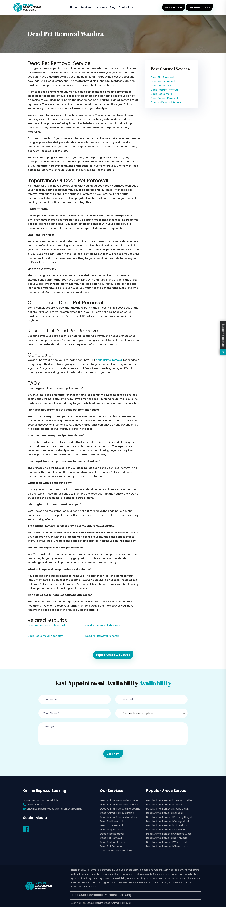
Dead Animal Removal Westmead (166, 842)
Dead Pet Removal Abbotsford (46, 625)
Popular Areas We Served (113, 655)
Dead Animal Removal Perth (117, 813)
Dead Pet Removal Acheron (102, 636)
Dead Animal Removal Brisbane (119, 800)
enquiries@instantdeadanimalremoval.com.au (54, 808)
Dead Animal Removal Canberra (119, 804)
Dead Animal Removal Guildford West (168, 834)
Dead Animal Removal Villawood (165, 829)
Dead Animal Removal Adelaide (119, 817)
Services (86, 7)
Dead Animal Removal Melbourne (120, 808)
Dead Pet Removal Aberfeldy (45, 636)
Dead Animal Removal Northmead (166, 838)
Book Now (113, 754)
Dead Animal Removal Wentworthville (169, 800)
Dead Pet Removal (162, 85)
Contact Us (126, 7)
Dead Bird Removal (162, 77)
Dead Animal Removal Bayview (164, 804)
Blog (112, 7)
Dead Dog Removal (111, 829)
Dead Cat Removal (111, 825)
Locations (100, 7)
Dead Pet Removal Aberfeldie (103, 625)
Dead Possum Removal (164, 90)
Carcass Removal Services (167, 102)
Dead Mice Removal (163, 81)
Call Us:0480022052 (199, 7)
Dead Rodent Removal (164, 98)
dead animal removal (109, 360)
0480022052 (34, 804)
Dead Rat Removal (162, 94)
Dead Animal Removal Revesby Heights (169, 817)
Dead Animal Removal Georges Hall (167, 821)
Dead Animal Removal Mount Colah (167, 808)
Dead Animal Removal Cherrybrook (167, 846)
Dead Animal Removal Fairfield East (167, 825)
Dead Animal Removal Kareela (164, 813)
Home (73, 7)
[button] (151, 711)
